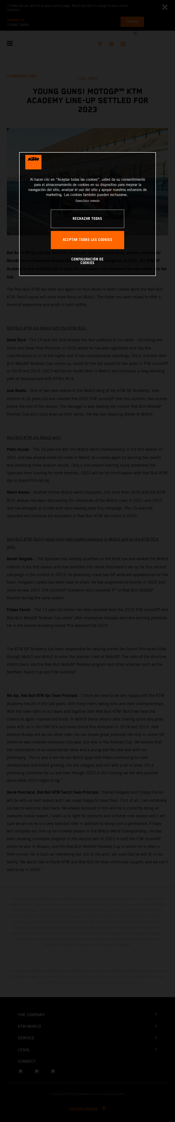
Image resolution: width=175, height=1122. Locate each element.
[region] (87, 214)
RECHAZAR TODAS (87, 218)
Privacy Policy (82, 200)
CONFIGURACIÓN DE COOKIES (87, 261)
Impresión (95, 200)
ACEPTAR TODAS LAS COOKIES (88, 239)
